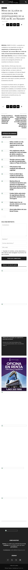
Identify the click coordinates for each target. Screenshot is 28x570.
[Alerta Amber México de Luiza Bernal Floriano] (5, 211)
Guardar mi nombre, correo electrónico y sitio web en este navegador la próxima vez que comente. (13, 252)
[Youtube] (20, 560)
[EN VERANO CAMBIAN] (14, 392)
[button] (2, 2)
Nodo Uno (21, 568)
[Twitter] (11, 24)
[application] (14, 346)
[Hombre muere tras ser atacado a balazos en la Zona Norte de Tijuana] (5, 204)
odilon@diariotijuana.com (18, 550)
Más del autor (6, 137)
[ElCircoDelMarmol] (14, 498)
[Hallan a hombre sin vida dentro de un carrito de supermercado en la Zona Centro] (5, 143)
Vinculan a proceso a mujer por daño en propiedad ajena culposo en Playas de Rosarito (18, 161)
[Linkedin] (18, 24)
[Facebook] (7, 24)
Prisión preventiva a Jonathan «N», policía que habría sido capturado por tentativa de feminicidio (7, 119)
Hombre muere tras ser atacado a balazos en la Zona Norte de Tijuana (18, 203)
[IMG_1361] (14, 304)
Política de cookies (14, 565)
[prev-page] (2, 217)
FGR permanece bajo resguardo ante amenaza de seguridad (17, 168)
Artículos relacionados (9, 133)
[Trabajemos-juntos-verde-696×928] (14, 271)
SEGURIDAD (7, 5)
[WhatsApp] (14, 24)
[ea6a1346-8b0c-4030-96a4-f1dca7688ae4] (14, 426)
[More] (21, 24)
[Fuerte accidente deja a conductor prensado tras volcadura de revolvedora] (5, 175)
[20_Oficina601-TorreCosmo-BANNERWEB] (14, 390)
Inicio (2, 5)
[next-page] (5, 217)
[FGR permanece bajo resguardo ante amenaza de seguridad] (5, 168)
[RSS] (11, 560)
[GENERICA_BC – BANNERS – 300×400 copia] (12, 468)
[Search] (26, 2)
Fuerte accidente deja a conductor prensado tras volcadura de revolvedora (17, 175)
